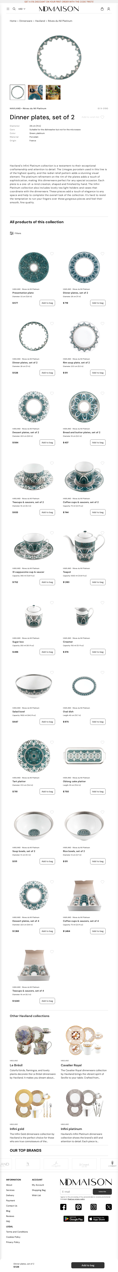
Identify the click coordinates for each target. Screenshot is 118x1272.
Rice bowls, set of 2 (74, 851)
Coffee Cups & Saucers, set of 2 (81, 502)
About (9, 1185)
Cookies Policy (13, 1237)
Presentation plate (23, 292)
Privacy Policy (13, 1242)
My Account (38, 1185)
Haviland (40, 21)
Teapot (67, 572)
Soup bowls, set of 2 (23, 851)
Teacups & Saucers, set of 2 (28, 502)
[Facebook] (63, 1207)
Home (13, 21)
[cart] (102, 9)
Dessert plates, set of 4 (25, 921)
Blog (8, 1211)
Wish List (36, 1195)
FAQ (8, 1221)
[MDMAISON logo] (86, 1182)
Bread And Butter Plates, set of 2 (81, 432)
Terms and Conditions (17, 1231)
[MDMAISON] (59, 9)
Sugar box (18, 641)
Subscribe (102, 1192)
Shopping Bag (39, 1190)
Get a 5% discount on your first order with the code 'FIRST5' (59, 1)
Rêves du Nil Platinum (60, 21)
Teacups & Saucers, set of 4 (28, 990)
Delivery (10, 1195)
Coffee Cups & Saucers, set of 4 (81, 921)
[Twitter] (109, 1207)
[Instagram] (93, 1207)
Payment (10, 1200)
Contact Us (11, 1205)
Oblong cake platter (74, 781)
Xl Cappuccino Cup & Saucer (28, 572)
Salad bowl (18, 711)
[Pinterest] (78, 1207)
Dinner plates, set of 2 (75, 292)
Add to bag (88, 1265)
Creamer (68, 641)
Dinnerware (25, 21)
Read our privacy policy (76, 1199)
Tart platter (19, 781)
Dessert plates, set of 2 (25, 432)
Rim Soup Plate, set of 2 (76, 362)
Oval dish (68, 711)
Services (10, 1190)
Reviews (10, 1216)
